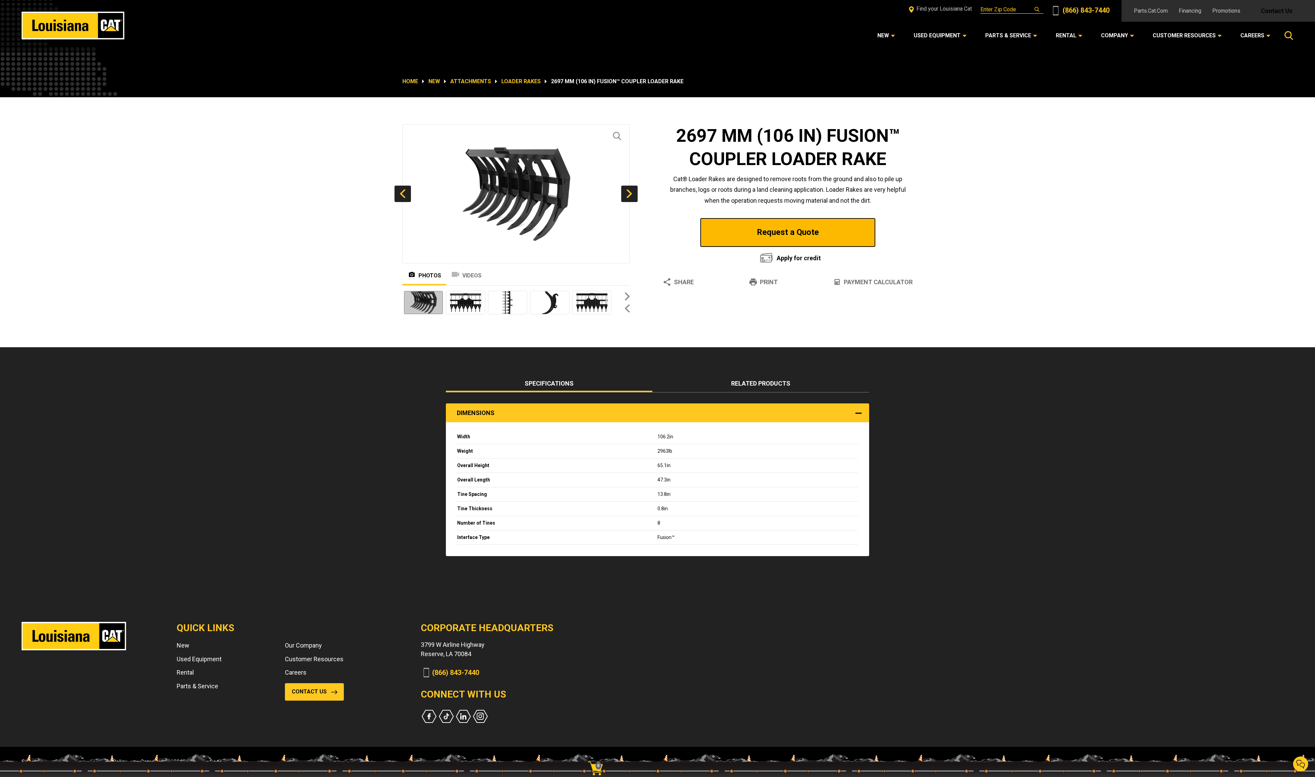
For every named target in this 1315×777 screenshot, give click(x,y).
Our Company (303, 645)
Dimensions (475, 412)
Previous (402, 194)
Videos (471, 275)
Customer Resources (314, 659)
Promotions (1226, 11)
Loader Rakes (521, 81)
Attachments (470, 81)
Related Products (760, 383)
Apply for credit (799, 258)
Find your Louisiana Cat (943, 8)
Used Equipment (199, 659)
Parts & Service (197, 686)
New (434, 81)
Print (769, 282)
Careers (295, 672)
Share (684, 282)
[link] (598, 756)
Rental (185, 672)
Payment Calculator (878, 282)
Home (410, 81)
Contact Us (1276, 10)
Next (629, 194)
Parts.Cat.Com (1151, 11)
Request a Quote (788, 232)
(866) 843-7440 (1085, 10)
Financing (1190, 11)
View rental (703, 256)
